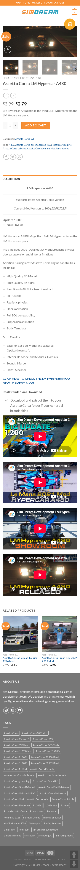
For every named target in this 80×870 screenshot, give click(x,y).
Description (11, 178)
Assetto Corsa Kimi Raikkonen (54, 787)
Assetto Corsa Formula (42, 769)
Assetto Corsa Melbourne (53, 793)
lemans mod (62, 148)
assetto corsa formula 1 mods (19, 775)
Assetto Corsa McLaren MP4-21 (20, 793)
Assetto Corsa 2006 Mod (34, 733)
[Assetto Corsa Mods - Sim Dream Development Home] (40, 12)
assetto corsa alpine (61, 144)
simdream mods (12, 835)
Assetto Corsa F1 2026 (15, 763)
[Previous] (9, 42)
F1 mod (65, 805)
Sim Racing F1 (45, 835)
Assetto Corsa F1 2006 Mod (45, 757)
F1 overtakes (37, 811)
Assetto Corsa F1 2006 (15, 757)
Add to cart (35, 125)
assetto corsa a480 (40, 144)
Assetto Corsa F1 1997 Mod (18, 751)
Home (6, 78)
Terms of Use (43, 859)
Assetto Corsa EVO (43, 739)
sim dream (9, 829)
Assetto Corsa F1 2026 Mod (45, 763)
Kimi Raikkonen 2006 (15, 823)
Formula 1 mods (31, 817)
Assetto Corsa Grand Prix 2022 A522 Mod (59, 659)
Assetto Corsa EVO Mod (16, 745)
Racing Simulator (52, 823)
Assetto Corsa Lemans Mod (41, 148)
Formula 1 (52, 811)
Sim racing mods (64, 835)
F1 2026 (37, 805)
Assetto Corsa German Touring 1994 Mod (20, 659)
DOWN (74, 864)
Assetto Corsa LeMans (14, 148)
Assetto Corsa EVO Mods (46, 745)
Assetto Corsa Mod (14, 799)
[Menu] (5, 11)
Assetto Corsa (24, 78)
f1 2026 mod (51, 805)
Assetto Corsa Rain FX (63, 799)
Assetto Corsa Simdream (17, 805)
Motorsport (35, 823)
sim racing (29, 835)
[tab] (40, 179)
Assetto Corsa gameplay (16, 781)
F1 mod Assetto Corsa (15, 811)
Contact (59, 859)
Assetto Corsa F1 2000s (48, 751)
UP (74, 855)
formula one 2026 (52, 817)
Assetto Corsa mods (37, 799)
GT (40, 78)
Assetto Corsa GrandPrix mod (19, 787)
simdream (23, 829)
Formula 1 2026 (12, 817)
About (28, 859)
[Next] (71, 42)
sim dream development (45, 829)
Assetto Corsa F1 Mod (15, 769)
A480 (11, 144)
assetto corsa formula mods (52, 775)
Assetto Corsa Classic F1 (16, 739)
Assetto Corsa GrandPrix (46, 781)
